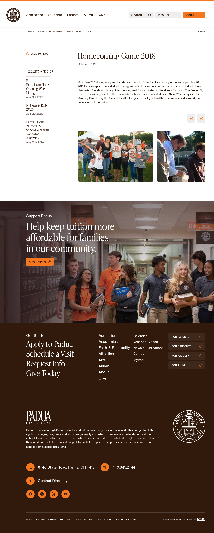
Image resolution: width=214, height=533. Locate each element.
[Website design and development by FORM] (184, 520)
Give (102, 15)
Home (31, 32)
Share (201, 32)
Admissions (34, 15)
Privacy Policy (127, 519)
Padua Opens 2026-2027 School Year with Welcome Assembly (37, 130)
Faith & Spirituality (114, 347)
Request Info (45, 363)
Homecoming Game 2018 (81, 32)
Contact (139, 354)
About (104, 372)
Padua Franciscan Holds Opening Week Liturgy (38, 86)
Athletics (106, 353)
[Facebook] (30, 494)
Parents (73, 15)
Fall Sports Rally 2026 (37, 107)
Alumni (89, 15)
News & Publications (148, 348)
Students (55, 15)
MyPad (138, 360)
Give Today (43, 373)
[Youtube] (65, 494)
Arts (102, 360)
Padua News (56, 32)
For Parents (181, 336)
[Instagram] (42, 494)
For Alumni (179, 365)
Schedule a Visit (50, 353)
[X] (54, 494)
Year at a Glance (145, 342)
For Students (181, 346)
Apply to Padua (49, 344)
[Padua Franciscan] (13, 15)
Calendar (140, 336)
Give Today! (37, 261)
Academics (108, 341)
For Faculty (180, 355)
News (41, 32)
